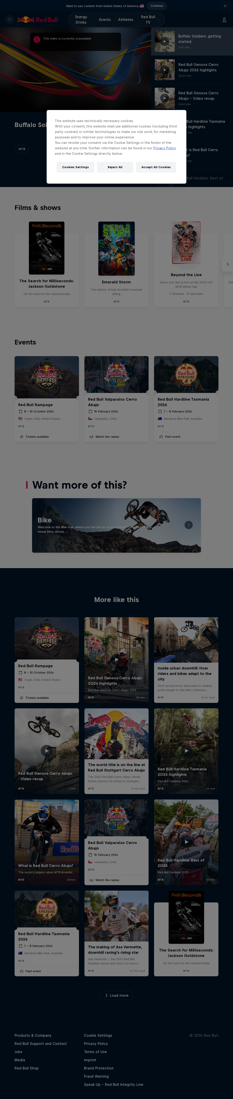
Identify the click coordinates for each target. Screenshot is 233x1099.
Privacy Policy (164, 148)
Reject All (115, 167)
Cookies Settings (75, 167)
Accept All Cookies (156, 167)
